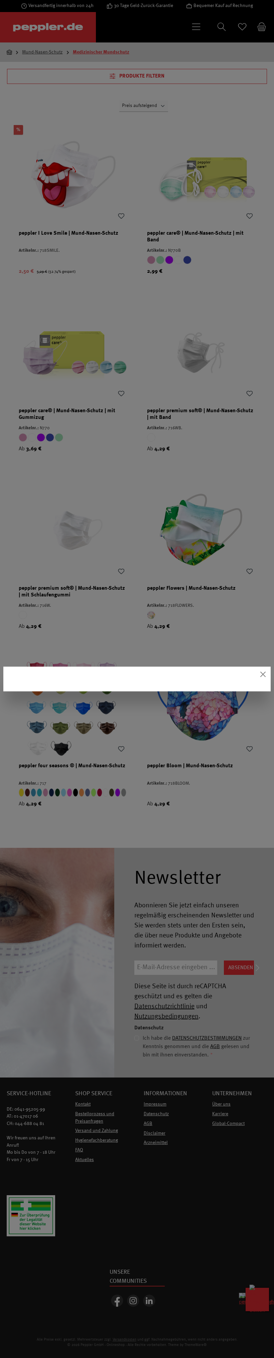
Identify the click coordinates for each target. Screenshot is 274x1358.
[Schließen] (263, 674)
